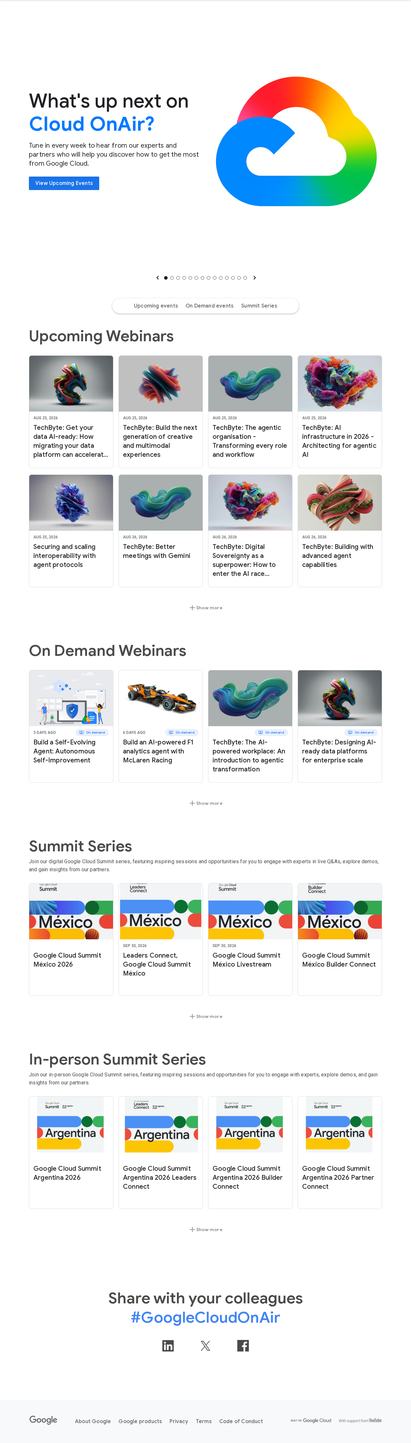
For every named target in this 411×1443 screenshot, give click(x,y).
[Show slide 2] (172, 278)
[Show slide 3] (178, 278)
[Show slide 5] (190, 278)
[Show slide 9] (214, 278)
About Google (93, 1421)
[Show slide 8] (208, 278)
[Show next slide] (254, 278)
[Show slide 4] (184, 278)
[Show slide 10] (221, 278)
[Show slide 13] (239, 278)
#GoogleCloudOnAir (205, 1317)
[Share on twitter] (205, 1346)
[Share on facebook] (243, 1346)
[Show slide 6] (196, 278)
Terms (204, 1421)
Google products (140, 1421)
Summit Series (259, 306)
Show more (205, 608)
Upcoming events (156, 306)
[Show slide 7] (202, 278)
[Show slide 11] (227, 278)
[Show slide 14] (245, 278)
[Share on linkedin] (168, 1346)
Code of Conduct (241, 1421)
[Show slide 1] (166, 278)
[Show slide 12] (233, 278)
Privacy (179, 1421)
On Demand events (209, 306)
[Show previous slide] (157, 278)
